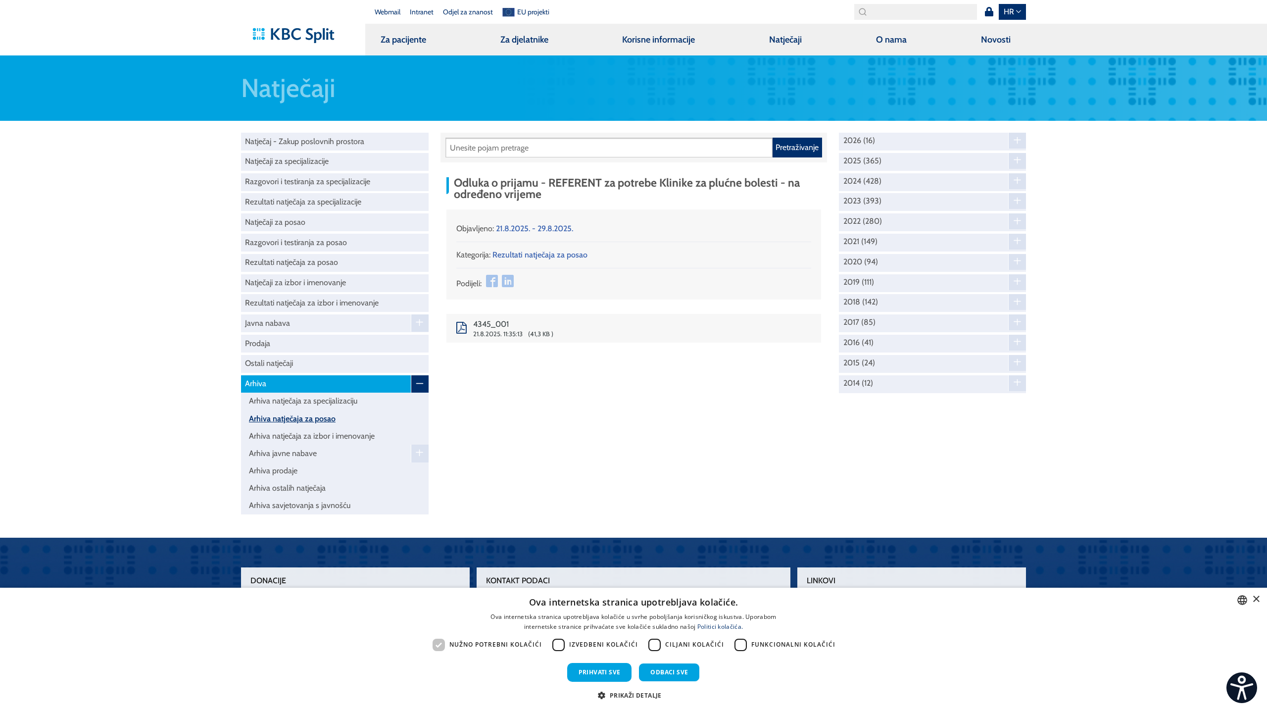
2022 (862, 221)
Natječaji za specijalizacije (287, 161)
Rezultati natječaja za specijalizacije (303, 201)
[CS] (1241, 687)
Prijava (988, 12)
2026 (859, 141)
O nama (891, 39)
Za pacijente (403, 39)
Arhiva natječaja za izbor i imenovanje (312, 436)
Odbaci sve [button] (669, 672)
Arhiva (255, 383)
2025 (862, 161)
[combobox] (1242, 600)
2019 (858, 282)
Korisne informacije (658, 39)
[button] (633, 695)
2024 (862, 181)
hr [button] (1009, 11)
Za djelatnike (524, 39)
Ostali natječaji (269, 363)
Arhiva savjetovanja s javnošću (299, 505)
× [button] (1256, 599)
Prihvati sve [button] (600, 672)
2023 (862, 201)
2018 (860, 302)
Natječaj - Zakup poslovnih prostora (304, 141)
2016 (858, 343)
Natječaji (785, 39)
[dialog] (633, 650)
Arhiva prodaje (273, 470)
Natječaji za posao (275, 222)
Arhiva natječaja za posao (292, 418)
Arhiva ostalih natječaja (287, 488)
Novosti (996, 39)
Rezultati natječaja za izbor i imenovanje (312, 302)
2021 (860, 242)
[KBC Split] (298, 35)
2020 (860, 262)
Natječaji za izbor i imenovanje (295, 282)
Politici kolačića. (720, 626)
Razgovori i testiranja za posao (296, 242)
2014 (858, 383)
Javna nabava (267, 323)
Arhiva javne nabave (283, 453)
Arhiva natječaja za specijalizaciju (303, 401)
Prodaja (257, 343)
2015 (859, 363)
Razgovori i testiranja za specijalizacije (307, 181)
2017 (859, 322)
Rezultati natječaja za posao (291, 262)
